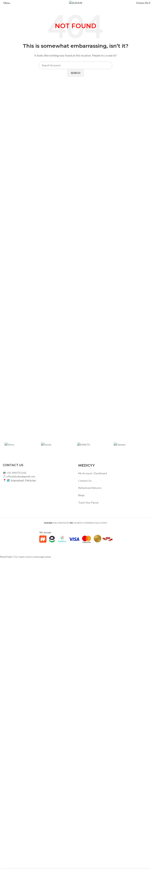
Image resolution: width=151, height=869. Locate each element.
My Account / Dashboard (92, 473)
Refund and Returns (89, 487)
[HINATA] (94, 444)
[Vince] (21, 444)
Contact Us (85, 480)
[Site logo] (75, 2)
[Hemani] (130, 444)
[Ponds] (57, 444)
